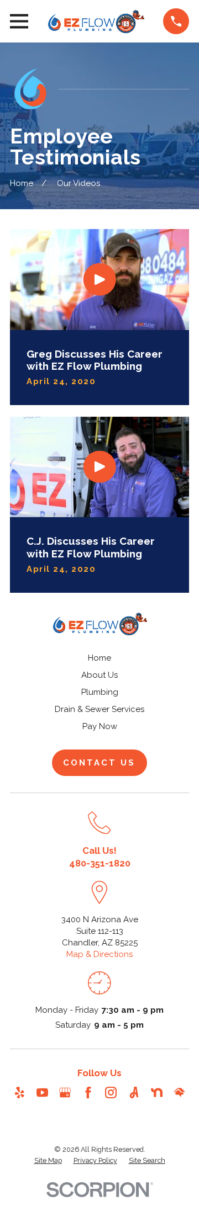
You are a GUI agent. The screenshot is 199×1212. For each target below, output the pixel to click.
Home (99, 658)
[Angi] (134, 1092)
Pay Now (99, 726)
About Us (99, 675)
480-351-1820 (99, 863)
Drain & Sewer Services (99, 709)
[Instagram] (111, 1092)
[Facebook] (88, 1092)
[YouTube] (42, 1092)
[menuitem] (48, 1161)
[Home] (95, 21)
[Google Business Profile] (65, 1092)
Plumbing (99, 692)
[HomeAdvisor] (179, 1092)
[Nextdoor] (157, 1092)
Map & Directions (99, 954)
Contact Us (99, 763)
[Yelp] (19, 1092)
